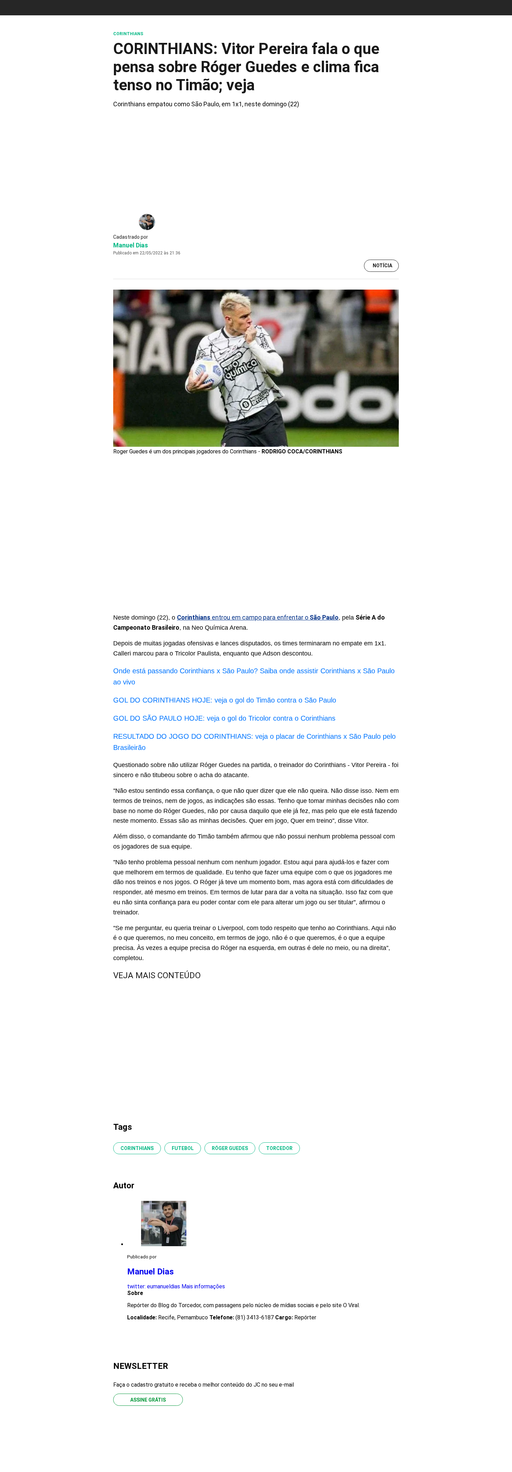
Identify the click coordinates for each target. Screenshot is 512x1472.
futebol (183, 1148)
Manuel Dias (130, 245)
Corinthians (137, 1148)
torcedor (279, 1148)
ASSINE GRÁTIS (148, 1400)
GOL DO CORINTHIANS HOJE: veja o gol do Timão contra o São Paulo (224, 700)
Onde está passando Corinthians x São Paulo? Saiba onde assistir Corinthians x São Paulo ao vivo (254, 676)
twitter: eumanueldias (153, 1286)
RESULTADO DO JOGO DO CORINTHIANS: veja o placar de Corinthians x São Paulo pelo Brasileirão (254, 742)
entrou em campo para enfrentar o (258, 617)
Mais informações (203, 1286)
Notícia (382, 265)
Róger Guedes (230, 1148)
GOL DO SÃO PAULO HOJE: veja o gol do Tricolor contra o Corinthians (224, 718)
